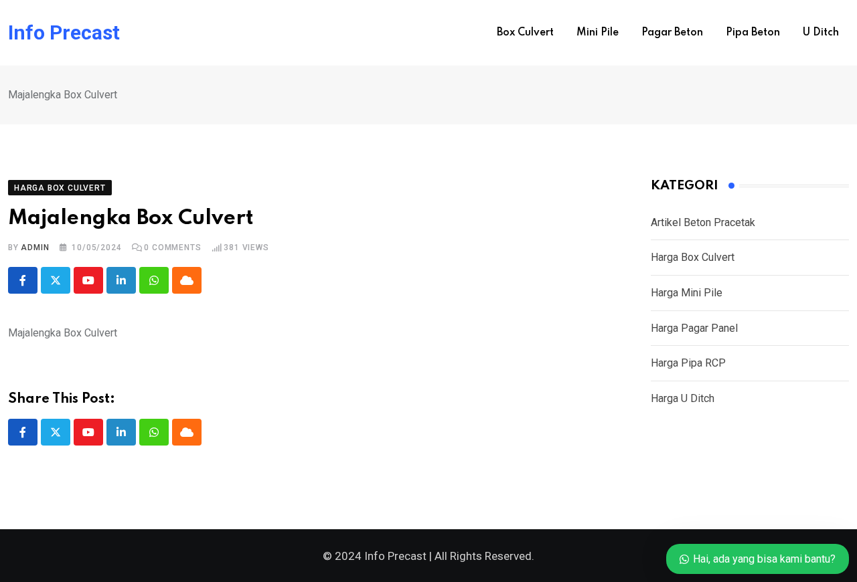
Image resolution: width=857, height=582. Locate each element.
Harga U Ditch (682, 398)
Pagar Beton (672, 32)
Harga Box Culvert (692, 257)
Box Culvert (525, 32)
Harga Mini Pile (686, 292)
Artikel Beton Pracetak (703, 222)
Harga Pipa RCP (688, 363)
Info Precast (64, 32)
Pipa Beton (753, 32)
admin (35, 247)
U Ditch (821, 32)
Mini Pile (597, 32)
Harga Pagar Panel (694, 328)
